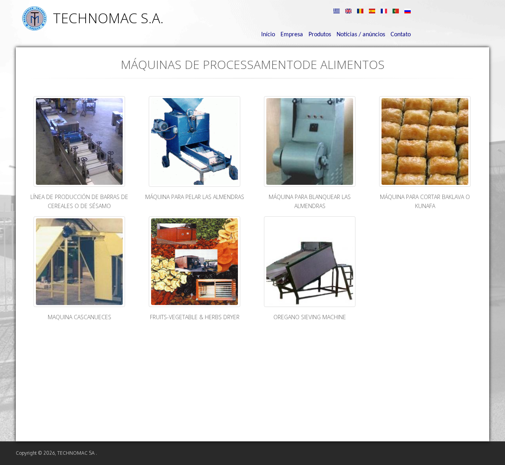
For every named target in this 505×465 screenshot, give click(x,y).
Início (268, 35)
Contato (401, 35)
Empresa (292, 35)
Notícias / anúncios (361, 35)
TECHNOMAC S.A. (108, 18)
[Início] (34, 28)
